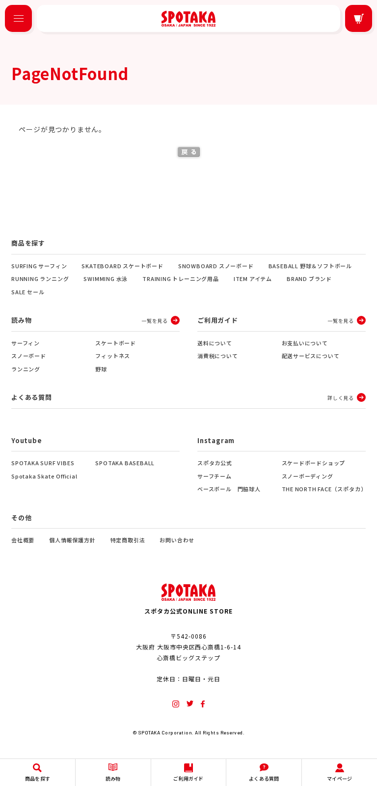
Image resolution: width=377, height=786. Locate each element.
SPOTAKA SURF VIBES (42, 463)
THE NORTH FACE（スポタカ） (324, 489)
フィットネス (112, 356)
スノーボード (28, 356)
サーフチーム (214, 476)
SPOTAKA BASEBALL (125, 463)
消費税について (217, 356)
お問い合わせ (177, 540)
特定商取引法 (127, 540)
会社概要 (22, 540)
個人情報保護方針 (72, 540)
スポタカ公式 (214, 463)
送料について (214, 343)
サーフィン (25, 343)
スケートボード (115, 343)
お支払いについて (305, 343)
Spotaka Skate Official (44, 476)
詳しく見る (340, 397)
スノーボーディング (307, 476)
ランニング (25, 369)
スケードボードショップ (314, 463)
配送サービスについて (311, 356)
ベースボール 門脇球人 (229, 489)
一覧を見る (154, 320)
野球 (101, 369)
